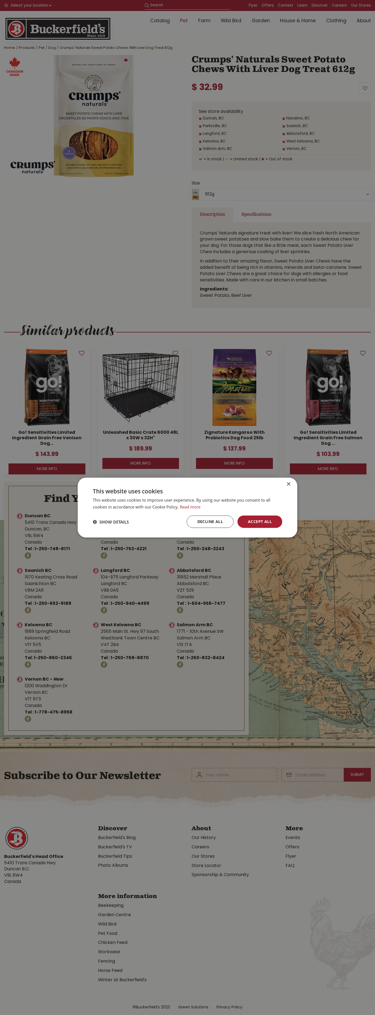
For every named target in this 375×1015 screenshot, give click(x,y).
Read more (190, 506)
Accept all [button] (260, 521)
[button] (111, 522)
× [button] (288, 484)
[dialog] (187, 507)
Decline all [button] (210, 521)
